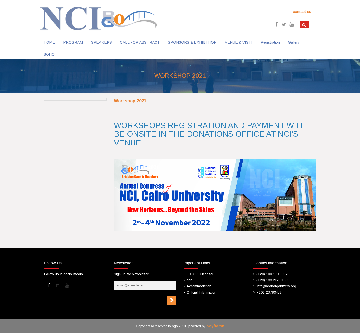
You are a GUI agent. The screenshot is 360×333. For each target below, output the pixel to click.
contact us (302, 12)
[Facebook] (49, 285)
